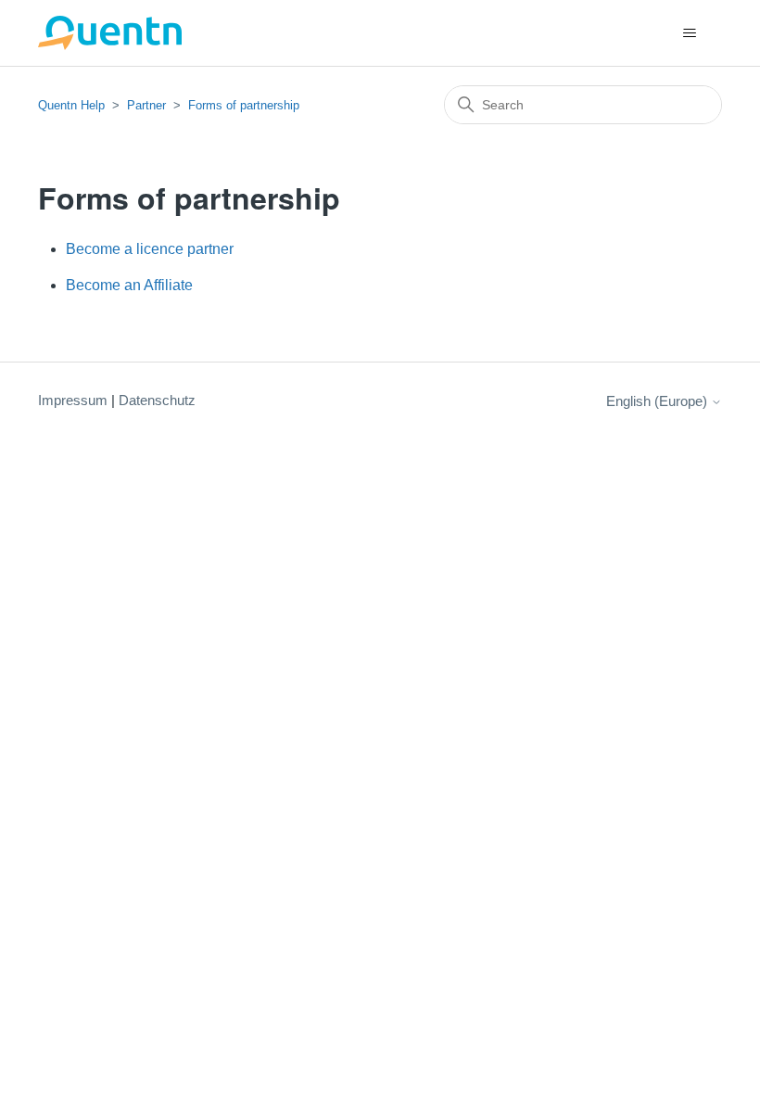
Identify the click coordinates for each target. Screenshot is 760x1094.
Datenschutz (157, 400)
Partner (146, 105)
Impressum (73, 400)
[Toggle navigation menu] (689, 33)
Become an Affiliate (129, 285)
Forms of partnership (243, 105)
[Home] (110, 33)
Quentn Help (71, 105)
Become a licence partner (150, 249)
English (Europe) (658, 401)
